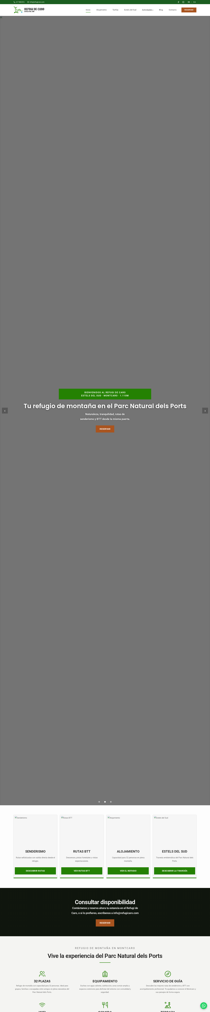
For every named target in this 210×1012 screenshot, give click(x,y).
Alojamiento (101, 10)
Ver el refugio (128, 871)
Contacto (173, 10)
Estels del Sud (130, 10)
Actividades (147, 10)
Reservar (188, 10)
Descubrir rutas (35, 871)
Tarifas (115, 10)
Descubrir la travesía (174, 871)
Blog (161, 10)
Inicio (88, 10)
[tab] (99, 802)
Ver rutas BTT (82, 871)
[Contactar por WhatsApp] (203, 1005)
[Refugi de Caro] (29, 10)
